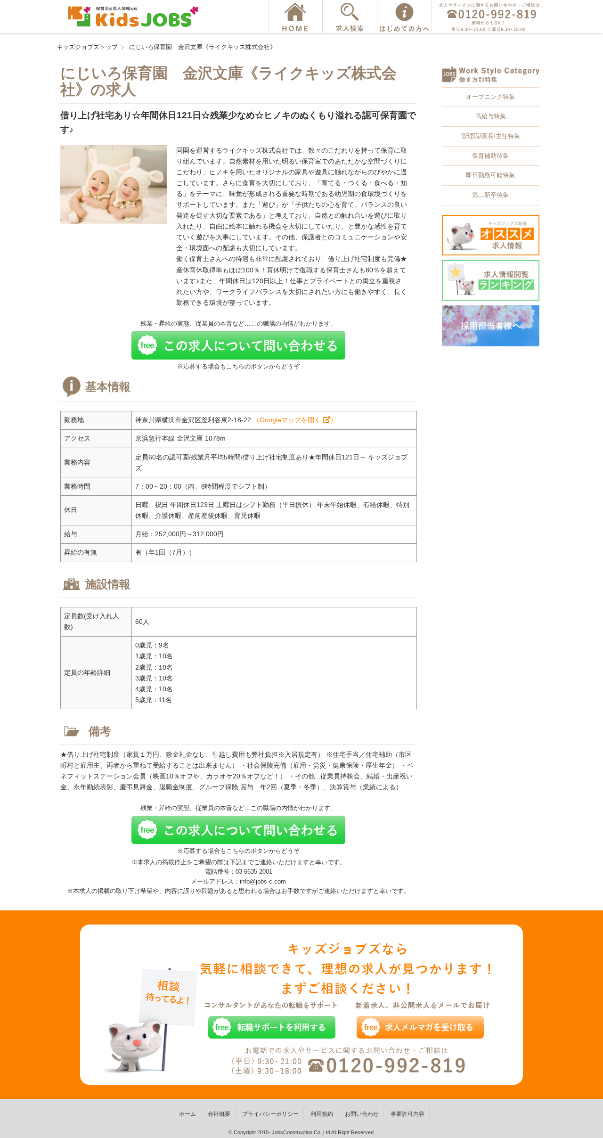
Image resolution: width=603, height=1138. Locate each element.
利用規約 (321, 1114)
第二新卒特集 (490, 194)
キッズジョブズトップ (87, 46)
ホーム (187, 1114)
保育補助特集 (490, 155)
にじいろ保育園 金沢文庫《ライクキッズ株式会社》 (202, 46)
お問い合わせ (362, 1114)
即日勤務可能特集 (490, 175)
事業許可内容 (407, 1114)
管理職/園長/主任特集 (490, 135)
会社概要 (219, 1114)
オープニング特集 (490, 96)
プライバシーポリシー (270, 1114)
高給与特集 (490, 116)
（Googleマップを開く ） (295, 420)
